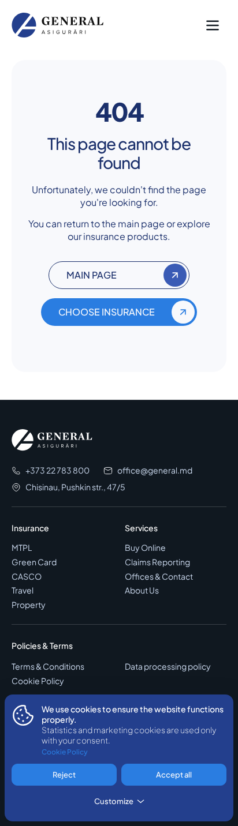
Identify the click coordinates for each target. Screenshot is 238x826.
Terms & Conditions (48, 666)
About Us (142, 590)
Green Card (34, 562)
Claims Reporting (157, 562)
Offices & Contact (159, 576)
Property (29, 605)
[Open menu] (212, 25)
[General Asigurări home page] (58, 25)
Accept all (174, 774)
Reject (64, 774)
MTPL (22, 548)
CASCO (27, 576)
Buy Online (145, 548)
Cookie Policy (38, 681)
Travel (23, 590)
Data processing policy (168, 666)
